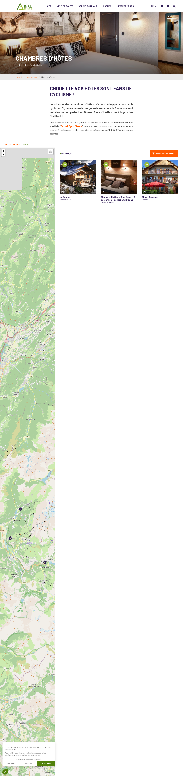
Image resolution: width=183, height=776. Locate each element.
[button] (10, 538)
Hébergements (125, 6)
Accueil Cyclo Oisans (71, 126)
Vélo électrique (88, 6)
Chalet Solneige (150, 197)
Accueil (19, 77)
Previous (63, 177)
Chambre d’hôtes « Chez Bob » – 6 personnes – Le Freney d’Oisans (118, 198)
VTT (49, 6)
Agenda (107, 6)
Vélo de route (65, 6)
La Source (65, 197)
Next (93, 177)
